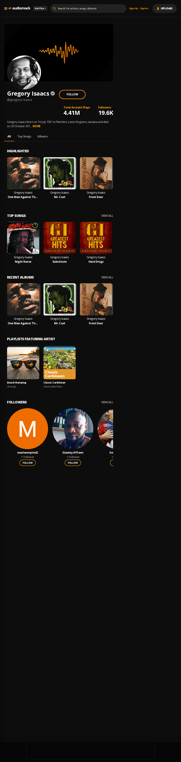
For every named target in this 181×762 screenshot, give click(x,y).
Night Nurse (23, 262)
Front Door (96, 197)
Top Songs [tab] (24, 136)
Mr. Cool (59, 197)
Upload (167, 8)
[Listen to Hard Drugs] (96, 238)
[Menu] (5, 8)
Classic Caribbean (54, 382)
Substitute (59, 262)
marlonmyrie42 (27, 452)
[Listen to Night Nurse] (23, 238)
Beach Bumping (16, 382)
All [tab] (9, 136)
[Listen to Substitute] (59, 238)
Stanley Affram (72, 452)
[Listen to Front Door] (96, 173)
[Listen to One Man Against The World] (23, 173)
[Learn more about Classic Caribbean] (59, 363)
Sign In (144, 8)
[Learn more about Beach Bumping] (23, 363)
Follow (72, 94)
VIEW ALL (107, 216)
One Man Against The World (23, 197)
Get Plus (40, 8)
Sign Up (133, 8)
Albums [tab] (42, 136)
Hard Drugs (96, 262)
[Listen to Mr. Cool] (59, 173)
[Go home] (18, 8)
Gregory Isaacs (23, 192)
